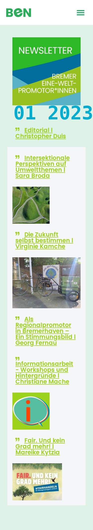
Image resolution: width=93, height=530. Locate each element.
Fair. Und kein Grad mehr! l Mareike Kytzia (40, 446)
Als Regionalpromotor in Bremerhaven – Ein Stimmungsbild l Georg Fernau (45, 331)
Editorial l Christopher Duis (40, 133)
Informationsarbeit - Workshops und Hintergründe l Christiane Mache (44, 373)
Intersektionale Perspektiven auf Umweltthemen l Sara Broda (42, 167)
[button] (80, 12)
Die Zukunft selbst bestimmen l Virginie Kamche (44, 240)
